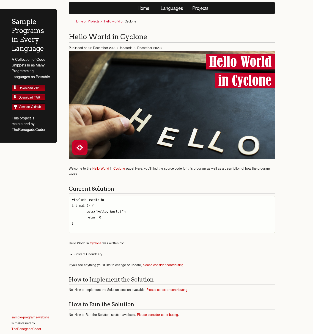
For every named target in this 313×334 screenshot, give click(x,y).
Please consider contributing (166, 289)
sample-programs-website (30, 317)
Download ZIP (29, 88)
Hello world (112, 21)
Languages (172, 8)
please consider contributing (163, 264)
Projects (200, 8)
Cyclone (119, 168)
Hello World (100, 168)
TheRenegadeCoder (28, 129)
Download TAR (29, 97)
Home (143, 8)
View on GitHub (30, 106)
